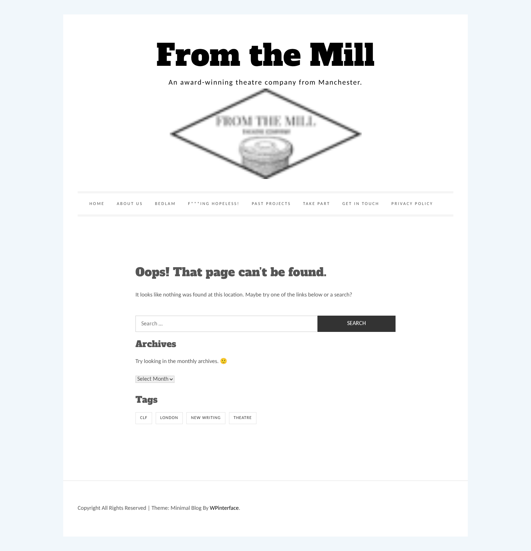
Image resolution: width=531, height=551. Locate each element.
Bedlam (165, 204)
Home (96, 204)
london (169, 418)
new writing (206, 418)
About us (130, 204)
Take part (316, 204)
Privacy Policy (412, 204)
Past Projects (271, 204)
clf (143, 418)
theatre (243, 418)
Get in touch (360, 204)
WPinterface (224, 508)
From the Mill (265, 55)
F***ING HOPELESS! (213, 204)
